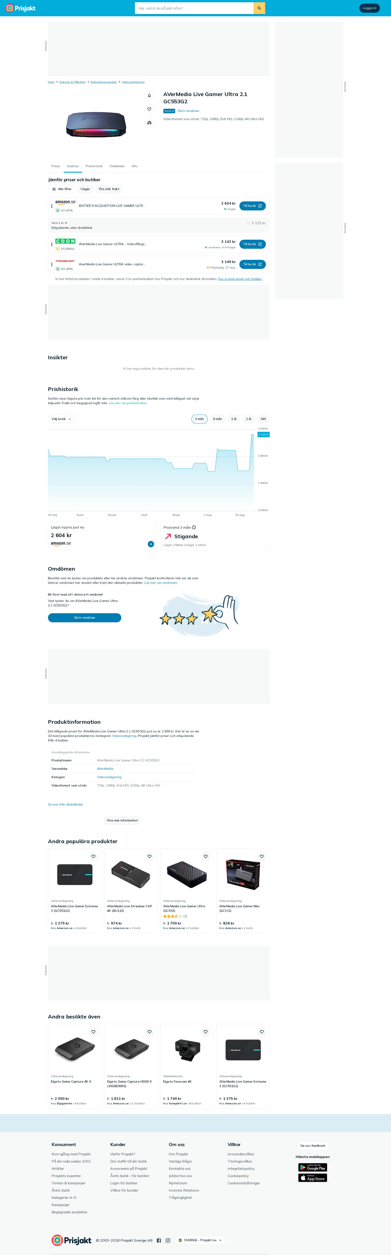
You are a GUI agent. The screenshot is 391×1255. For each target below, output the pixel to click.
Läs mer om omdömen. (161, 583)
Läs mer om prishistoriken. (128, 403)
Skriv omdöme (188, 111)
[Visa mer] (51, 206)
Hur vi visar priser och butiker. (240, 279)
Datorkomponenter (104, 82)
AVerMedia (105, 769)
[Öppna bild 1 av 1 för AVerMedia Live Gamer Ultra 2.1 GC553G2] (96, 125)
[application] (159, 472)
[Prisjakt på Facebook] (159, 1240)
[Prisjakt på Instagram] (168, 1240)
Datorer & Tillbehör (73, 82)
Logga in (369, 8)
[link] (74, 891)
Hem (51, 82)
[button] (149, 96)
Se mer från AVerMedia (65, 804)
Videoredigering (133, 82)
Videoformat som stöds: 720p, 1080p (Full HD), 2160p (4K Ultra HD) (213, 119)
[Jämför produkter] (149, 123)
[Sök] (259, 8)
